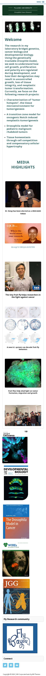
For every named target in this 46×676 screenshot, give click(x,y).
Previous (8, 26)
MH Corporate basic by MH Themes (28, 674)
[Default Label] (17, 665)
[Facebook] (11, 665)
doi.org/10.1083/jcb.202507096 (23, 247)
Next (38, 26)
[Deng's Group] (23, 10)
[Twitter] (5, 665)
